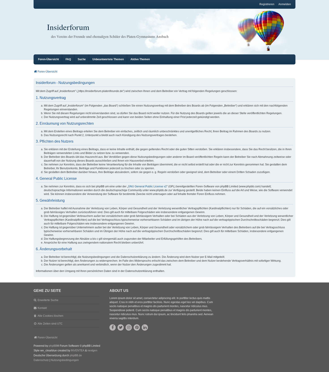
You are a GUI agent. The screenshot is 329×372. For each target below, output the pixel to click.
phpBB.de (76, 355)
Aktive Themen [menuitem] (140, 59)
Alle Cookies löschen (50, 315)
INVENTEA (77, 350)
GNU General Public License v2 (147, 186)
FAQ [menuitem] (68, 59)
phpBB (53, 345)
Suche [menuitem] (82, 59)
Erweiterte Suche (48, 300)
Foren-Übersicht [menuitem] (48, 59)
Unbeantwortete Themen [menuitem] (108, 59)
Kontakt (42, 308)
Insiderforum (68, 26)
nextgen (92, 350)
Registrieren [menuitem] (266, 4)
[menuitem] (41, 360)
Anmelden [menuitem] (284, 4)
